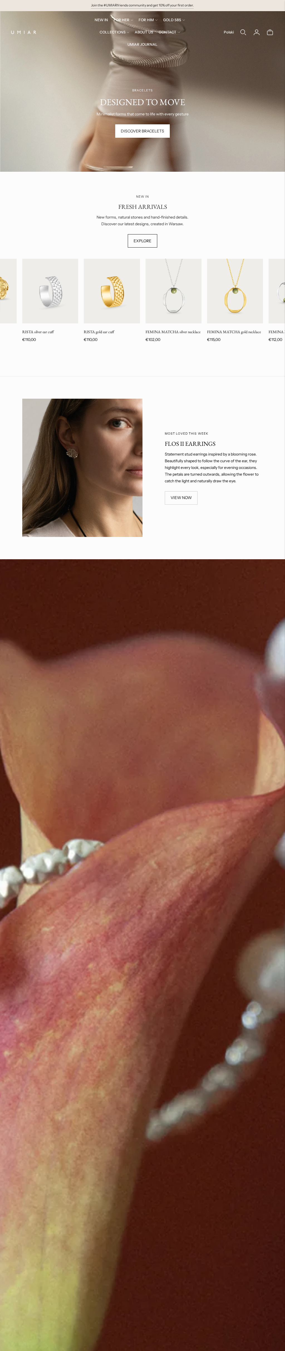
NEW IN (101, 20)
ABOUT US (144, 32)
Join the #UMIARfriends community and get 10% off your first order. (142, 5)
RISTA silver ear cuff (38, 331)
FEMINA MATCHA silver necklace (173, 331)
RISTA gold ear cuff (99, 331)
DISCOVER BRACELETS (142, 131)
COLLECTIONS (113, 32)
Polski (229, 32)
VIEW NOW (181, 497)
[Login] (257, 32)
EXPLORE (142, 240)
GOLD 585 (172, 20)
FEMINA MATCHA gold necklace (234, 331)
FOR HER (121, 20)
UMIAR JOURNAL (142, 44)
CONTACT (167, 32)
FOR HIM (146, 20)
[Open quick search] (243, 32)
